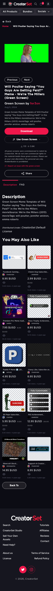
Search (6, 525)
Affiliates (44, 530)
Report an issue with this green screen (24, 166)
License (7, 558)
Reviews (44, 535)
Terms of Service (40, 553)
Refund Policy (41, 558)
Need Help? (9, 544)
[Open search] (36, 4)
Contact (44, 541)
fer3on (35, 103)
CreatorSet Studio (12, 530)
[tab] (10, 184)
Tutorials (44, 525)
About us (8, 553)
